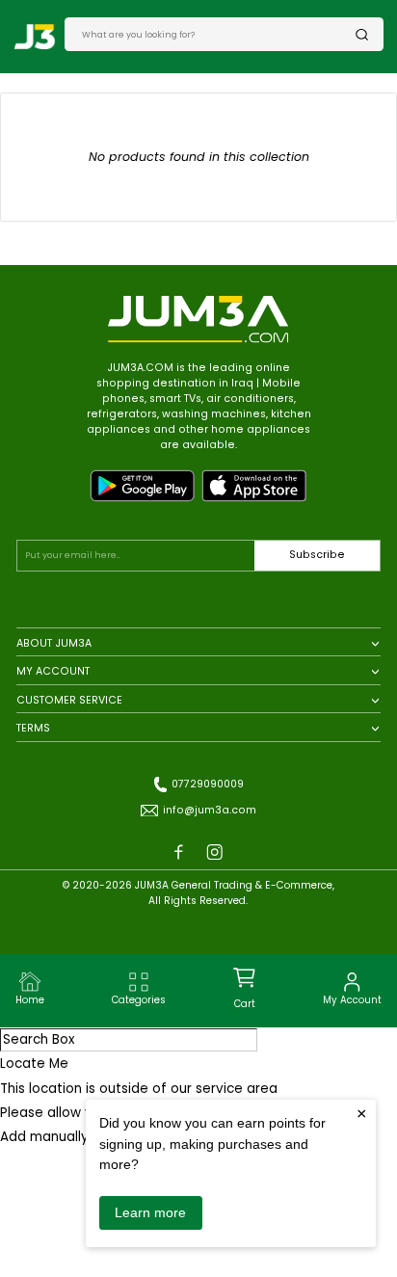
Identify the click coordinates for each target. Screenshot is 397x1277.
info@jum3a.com (209, 810)
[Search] (362, 34)
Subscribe (317, 554)
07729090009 (208, 784)
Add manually (44, 1137)
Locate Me (34, 1063)
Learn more (150, 1212)
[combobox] (218, 33)
